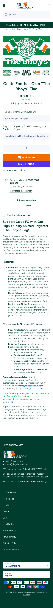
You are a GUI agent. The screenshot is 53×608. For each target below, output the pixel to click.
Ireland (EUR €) (12, 566)
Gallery (6, 517)
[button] (49, 5)
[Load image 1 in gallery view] (7, 72)
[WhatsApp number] (26, 400)
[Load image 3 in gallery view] (26, 72)
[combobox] (26, 14)
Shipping (15, 103)
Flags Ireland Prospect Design (25, 592)
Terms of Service (11, 549)
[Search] (5, 14)
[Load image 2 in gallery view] (17, 72)
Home (5, 29)
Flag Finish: (24, 127)
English (8, 575)
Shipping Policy (10, 543)
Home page (8, 498)
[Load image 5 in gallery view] (46, 72)
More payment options (14, 170)
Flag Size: (19, 112)
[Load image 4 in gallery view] (36, 72)
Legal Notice (9, 524)
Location (7, 505)
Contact (7, 511)
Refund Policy (9, 536)
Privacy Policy (9, 530)
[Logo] (26, 5)
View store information (21, 191)
